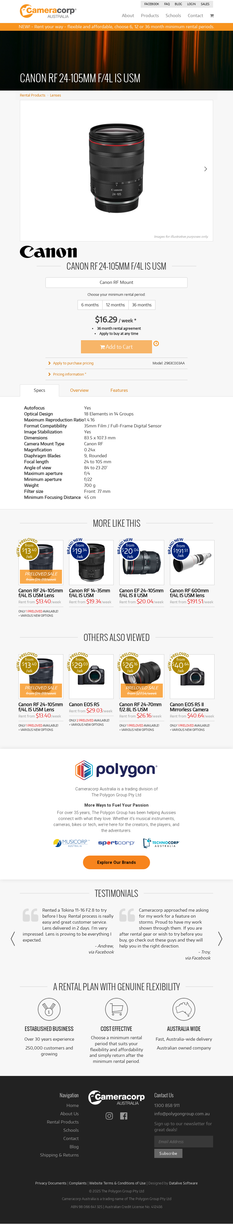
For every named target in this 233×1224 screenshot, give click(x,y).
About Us (69, 1113)
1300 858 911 (167, 1105)
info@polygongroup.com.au (182, 1113)
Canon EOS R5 (84, 704)
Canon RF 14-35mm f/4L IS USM (89, 592)
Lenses (55, 95)
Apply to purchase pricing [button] (73, 363)
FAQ (167, 4)
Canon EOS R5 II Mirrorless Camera (189, 706)
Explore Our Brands (116, 862)
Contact (71, 1138)
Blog (178, 4)
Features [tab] (119, 390)
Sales (205, 4)
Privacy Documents (50, 1183)
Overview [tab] (79, 390)
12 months (115, 304)
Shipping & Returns (59, 1155)
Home (72, 1105)
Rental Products (32, 95)
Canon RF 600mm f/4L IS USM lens (189, 592)
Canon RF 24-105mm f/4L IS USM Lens (40, 592)
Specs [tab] (39, 390)
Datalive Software (183, 1183)
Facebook (151, 4)
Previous (27, 168)
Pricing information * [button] (69, 374)
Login (191, 4)
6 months (90, 304)
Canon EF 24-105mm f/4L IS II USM (141, 592)
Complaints (78, 1183)
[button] (13, 939)
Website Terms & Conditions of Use (117, 1183)
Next (205, 168)
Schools (71, 1130)
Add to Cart (119, 346)
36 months (142, 304)
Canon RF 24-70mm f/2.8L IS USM (140, 706)
